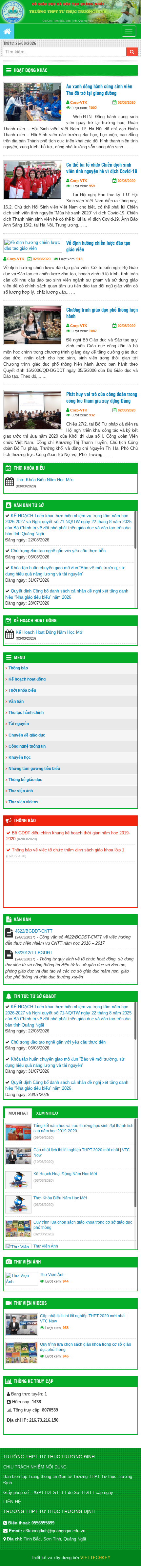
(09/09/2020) (43, 1137)
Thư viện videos (23, 802)
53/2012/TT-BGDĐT (33, 952)
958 (66, 1328)
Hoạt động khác (31, 70)
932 (92, 415)
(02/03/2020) (27, 839)
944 (66, 1281)
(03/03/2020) (43, 1180)
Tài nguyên (19, 723)
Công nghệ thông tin (27, 746)
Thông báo (18, 668)
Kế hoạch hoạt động (35, 621)
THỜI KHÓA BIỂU (29, 468)
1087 (93, 331)
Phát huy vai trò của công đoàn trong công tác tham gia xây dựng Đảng (101, 398)
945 (66, 1356)
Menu (19, 658)
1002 (93, 108)
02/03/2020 (126, 102)
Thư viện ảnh (21, 791)
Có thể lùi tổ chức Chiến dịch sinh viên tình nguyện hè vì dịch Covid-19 (101, 168)
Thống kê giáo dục (25, 779)
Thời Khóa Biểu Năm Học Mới (44, 479)
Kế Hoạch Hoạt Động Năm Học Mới (50, 632)
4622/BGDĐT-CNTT (33, 931)
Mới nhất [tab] (18, 1113)
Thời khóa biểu (22, 690)
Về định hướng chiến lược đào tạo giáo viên (98, 246)
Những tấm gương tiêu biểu (34, 768)
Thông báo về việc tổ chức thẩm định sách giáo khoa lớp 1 (67, 849)
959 (92, 186)
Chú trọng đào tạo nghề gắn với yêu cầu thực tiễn (58, 550)
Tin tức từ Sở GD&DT (35, 996)
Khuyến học (20, 757)
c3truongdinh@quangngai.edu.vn (54, 1530)
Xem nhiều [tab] (47, 1113)
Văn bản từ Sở (29, 505)
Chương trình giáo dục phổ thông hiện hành (102, 313)
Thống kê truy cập (33, 1381)
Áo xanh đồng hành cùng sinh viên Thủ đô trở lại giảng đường (99, 90)
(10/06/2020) (43, 1162)
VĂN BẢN (22, 920)
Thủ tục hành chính (26, 712)
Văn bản (16, 701)
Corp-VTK (78, 102)
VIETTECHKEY (95, 1557)
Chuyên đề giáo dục (27, 735)
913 (79, 259)
